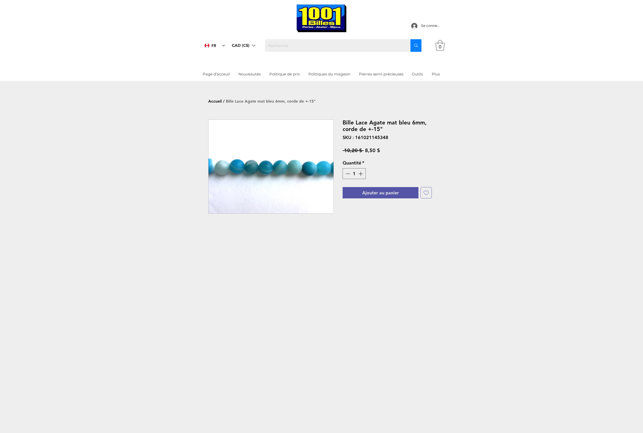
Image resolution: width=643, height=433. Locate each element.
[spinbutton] (354, 173)
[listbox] (244, 45)
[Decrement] (347, 173)
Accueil (215, 101)
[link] (440, 45)
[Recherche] (415, 45)
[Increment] (361, 173)
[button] (244, 45)
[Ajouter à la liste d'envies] (426, 192)
